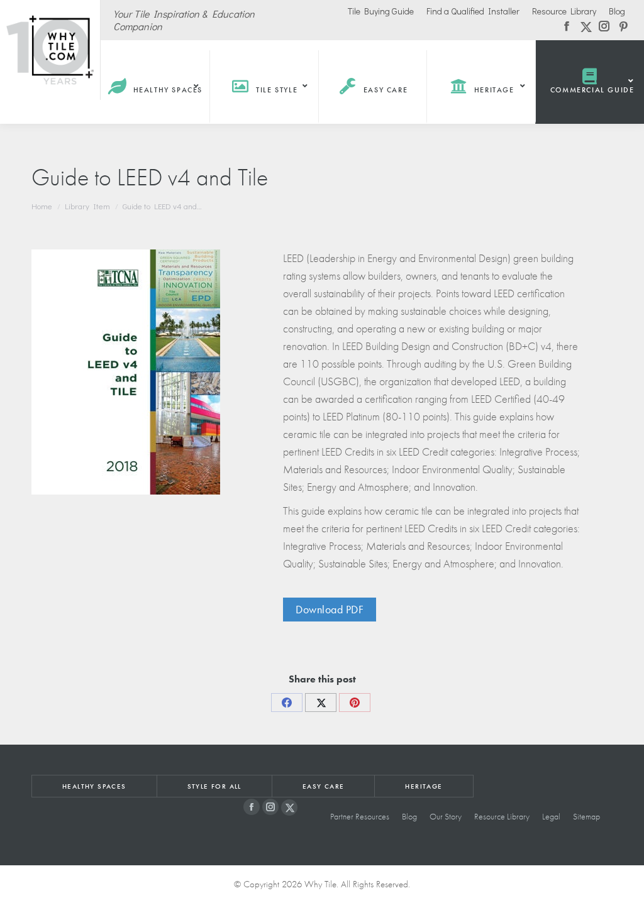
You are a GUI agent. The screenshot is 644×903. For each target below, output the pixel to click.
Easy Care (324, 786)
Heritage (423, 786)
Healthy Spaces (94, 786)
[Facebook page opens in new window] (251, 807)
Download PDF (330, 609)
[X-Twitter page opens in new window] (289, 807)
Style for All (214, 786)
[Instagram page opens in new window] (270, 807)
